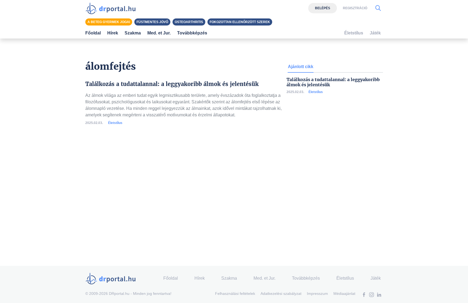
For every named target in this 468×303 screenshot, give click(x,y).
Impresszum (317, 293)
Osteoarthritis (189, 22)
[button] (364, 295)
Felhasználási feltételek (235, 293)
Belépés (322, 8)
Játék (375, 33)
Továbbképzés (192, 33)
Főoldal (93, 33)
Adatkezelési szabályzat (281, 293)
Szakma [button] (133, 33)
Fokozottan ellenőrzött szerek (240, 22)
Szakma (229, 278)
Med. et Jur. (264, 278)
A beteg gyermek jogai (108, 22)
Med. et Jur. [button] (159, 33)
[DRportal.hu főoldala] (112, 8)
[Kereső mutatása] (378, 8)
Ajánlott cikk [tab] (300, 66)
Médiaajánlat (344, 293)
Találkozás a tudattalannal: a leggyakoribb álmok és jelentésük (333, 82)
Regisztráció (355, 8)
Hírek (112, 33)
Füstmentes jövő (152, 22)
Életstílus (115, 123)
